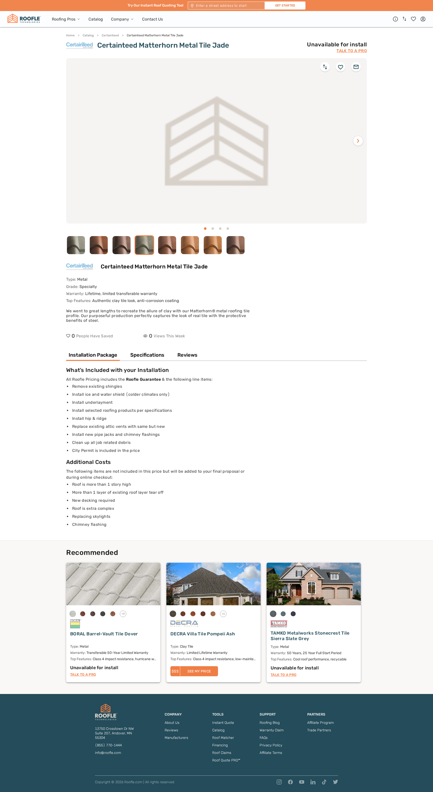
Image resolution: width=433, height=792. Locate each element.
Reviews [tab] (187, 355)
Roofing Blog (270, 723)
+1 (223, 613)
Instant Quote (223, 723)
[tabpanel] (216, 453)
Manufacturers (176, 738)
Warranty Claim (272, 730)
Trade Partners (319, 730)
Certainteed (110, 35)
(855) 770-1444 (108, 745)
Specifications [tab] (147, 355)
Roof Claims (221, 753)
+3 (123, 613)
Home (70, 35)
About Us (172, 723)
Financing (220, 745)
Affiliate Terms (271, 753)
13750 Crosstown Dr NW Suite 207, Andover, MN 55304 (114, 733)
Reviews (171, 730)
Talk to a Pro (352, 50)
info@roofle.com (108, 753)
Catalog (88, 35)
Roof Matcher (223, 738)
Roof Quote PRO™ (226, 760)
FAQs (264, 738)
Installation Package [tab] (93, 355)
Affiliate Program (320, 723)
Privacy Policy (271, 745)
